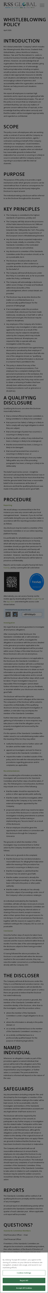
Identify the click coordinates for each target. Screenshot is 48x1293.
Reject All (24, 1280)
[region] (24, 1272)
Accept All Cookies (24, 1288)
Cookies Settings (24, 1273)
